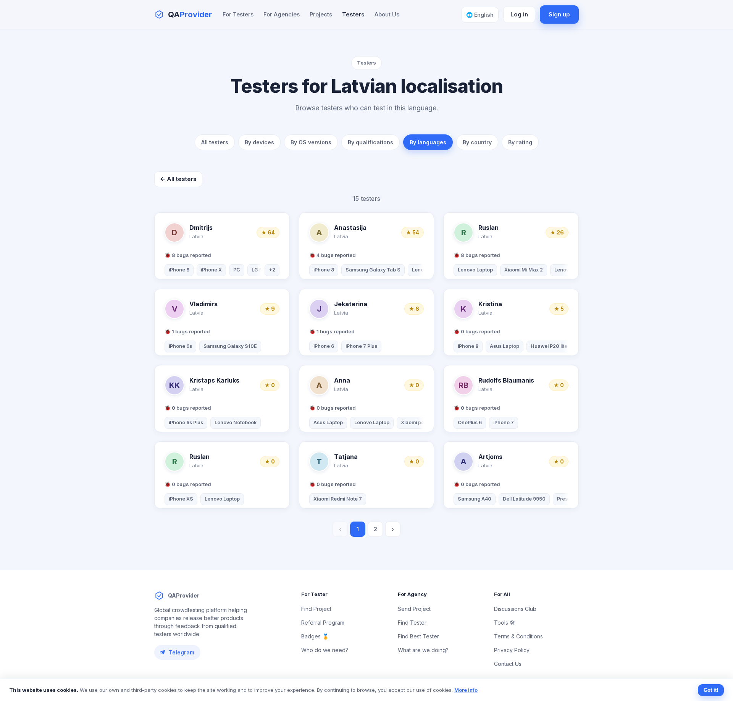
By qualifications (370, 142)
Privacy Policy (512, 650)
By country (477, 142)
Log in (519, 14)
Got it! (711, 690)
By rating (520, 142)
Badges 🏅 (315, 636)
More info (466, 690)
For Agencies (281, 14)
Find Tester (412, 622)
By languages (428, 142)
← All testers (178, 179)
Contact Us (507, 664)
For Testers (238, 14)
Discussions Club (515, 609)
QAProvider (183, 595)
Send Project (414, 609)
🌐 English (480, 14)
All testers (214, 142)
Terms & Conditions (518, 636)
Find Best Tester (418, 636)
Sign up (559, 14)
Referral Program (322, 622)
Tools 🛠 (504, 622)
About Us (387, 14)
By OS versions (311, 142)
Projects (321, 14)
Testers (353, 14)
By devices (259, 142)
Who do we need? (324, 650)
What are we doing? (423, 650)
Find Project (316, 609)
